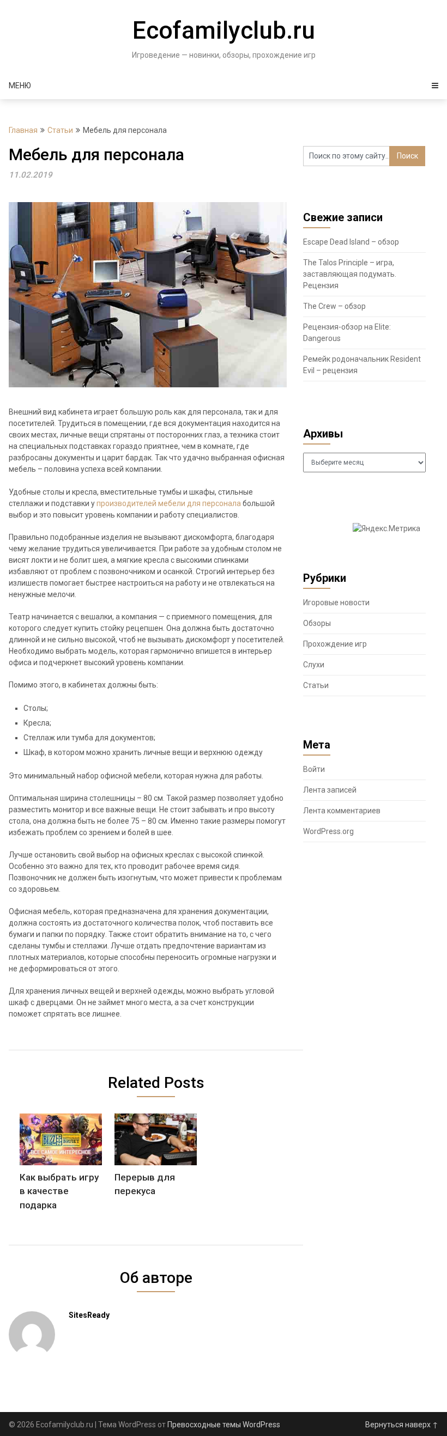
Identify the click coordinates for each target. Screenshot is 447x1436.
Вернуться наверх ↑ (401, 1424)
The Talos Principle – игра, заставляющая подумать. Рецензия (349, 274)
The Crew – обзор (334, 306)
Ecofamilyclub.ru (223, 30)
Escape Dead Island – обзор (351, 242)
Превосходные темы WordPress (223, 1424)
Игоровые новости (336, 602)
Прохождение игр (335, 644)
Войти (314, 769)
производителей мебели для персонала (168, 503)
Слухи (313, 664)
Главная (23, 130)
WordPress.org (328, 831)
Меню (20, 85)
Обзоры (317, 623)
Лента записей (330, 790)
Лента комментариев (341, 810)
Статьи (60, 130)
